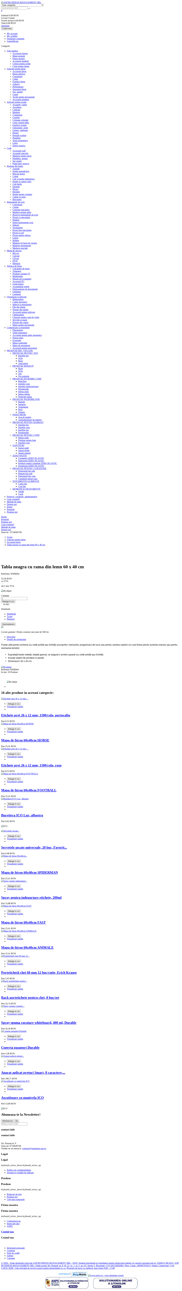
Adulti (21, 491)
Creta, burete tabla (21, 122)
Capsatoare (17, 76)
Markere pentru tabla (22, 212)
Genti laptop (18, 284)
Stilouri (16, 225)
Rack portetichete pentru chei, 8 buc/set (30, 997)
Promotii (11, 509)
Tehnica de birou (14, 266)
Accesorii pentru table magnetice (27, 335)
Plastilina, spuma (20, 158)
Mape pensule (19, 56)
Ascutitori (17, 107)
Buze (20, 361)
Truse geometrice (20, 140)
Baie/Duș (22, 381)
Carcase (16, 256)
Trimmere (17, 271)
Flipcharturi (18, 330)
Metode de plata (14, 502)
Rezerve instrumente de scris (25, 215)
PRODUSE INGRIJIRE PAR (26, 399)
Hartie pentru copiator (22, 194)
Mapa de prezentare (21, 345)
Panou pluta (18, 338)
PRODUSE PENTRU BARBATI (28, 422)
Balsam (21, 402)
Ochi (20, 358)
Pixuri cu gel (18, 233)
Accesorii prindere (21, 99)
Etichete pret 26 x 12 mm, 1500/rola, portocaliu (35, 715)
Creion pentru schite (22, 63)
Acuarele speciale (20, 153)
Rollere (16, 240)
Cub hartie (17, 184)
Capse (15, 94)
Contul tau (7, 1231)
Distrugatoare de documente (25, 289)
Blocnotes (17, 199)
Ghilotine (17, 291)
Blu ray (16, 253)
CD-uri (16, 258)
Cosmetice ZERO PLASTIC (31, 458)
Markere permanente (22, 245)
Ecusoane (17, 340)
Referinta (5, 669)
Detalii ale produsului (16, 639)
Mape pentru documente (23, 325)
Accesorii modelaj (21, 61)
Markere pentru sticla (22, 156)
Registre (16, 192)
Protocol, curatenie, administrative (22, 496)
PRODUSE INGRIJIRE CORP (27, 379)
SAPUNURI (18, 445)
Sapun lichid (23, 450)
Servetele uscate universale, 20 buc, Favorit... (34, 847)
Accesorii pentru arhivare (24, 312)
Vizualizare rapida (15, 706)
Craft (9, 148)
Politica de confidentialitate (19, 1170)
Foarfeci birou (19, 81)
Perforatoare (18, 87)
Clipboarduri (18, 315)
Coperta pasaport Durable (20, 1047)
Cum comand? (13, 499)
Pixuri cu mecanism (21, 217)
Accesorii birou (19, 71)
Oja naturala (23, 376)
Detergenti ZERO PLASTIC (31, 461)
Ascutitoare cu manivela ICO (22, 1097)
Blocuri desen (19, 174)
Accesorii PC (18, 281)
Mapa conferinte (20, 343)
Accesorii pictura (20, 53)
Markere (16, 112)
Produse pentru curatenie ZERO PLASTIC (37, 463)
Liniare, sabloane (20, 130)
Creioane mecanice (21, 210)
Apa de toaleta (24, 417)
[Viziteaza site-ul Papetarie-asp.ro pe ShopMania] (79, 1275)
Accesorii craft (19, 151)
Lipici (15, 143)
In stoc (4, 672)
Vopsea (21, 412)
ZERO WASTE (20, 455)
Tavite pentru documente (24, 97)
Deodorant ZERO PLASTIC (31, 466)
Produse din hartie (15, 166)
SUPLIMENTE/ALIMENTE (26, 481)
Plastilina (17, 138)
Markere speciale (20, 248)
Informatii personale (16, 1248)
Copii (20, 494)
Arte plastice (12, 51)
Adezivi (16, 84)
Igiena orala (23, 391)
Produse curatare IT (21, 274)
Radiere (16, 220)
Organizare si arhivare (17, 297)
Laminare (17, 294)
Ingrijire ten (23, 356)
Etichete (16, 186)
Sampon (22, 404)
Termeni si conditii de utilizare (20, 1172)
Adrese (10, 1255)
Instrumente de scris (16, 202)
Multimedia (18, 276)
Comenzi (11, 1250)
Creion (16, 207)
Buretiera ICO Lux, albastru (22, 815)
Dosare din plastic (21, 309)
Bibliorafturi (18, 299)
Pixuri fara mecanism (22, 230)
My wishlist (12, 36)
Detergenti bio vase (27, 476)
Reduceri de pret (14, 1194)
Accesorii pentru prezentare (25, 348)
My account (12, 33)
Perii (20, 409)
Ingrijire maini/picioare (28, 386)
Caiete (15, 176)
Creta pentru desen (21, 66)
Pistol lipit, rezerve (21, 163)
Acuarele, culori (20, 104)
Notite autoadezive (21, 171)
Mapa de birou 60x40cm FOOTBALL (28, 790)
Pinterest (11, 619)
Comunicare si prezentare (18, 327)
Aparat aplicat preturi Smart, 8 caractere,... (33, 1072)
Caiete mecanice (20, 302)
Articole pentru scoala (16, 102)
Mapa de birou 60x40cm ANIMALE (27, 947)
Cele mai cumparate (16, 1199)
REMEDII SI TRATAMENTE (27, 489)
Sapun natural (24, 453)
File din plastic (19, 307)
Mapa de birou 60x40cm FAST (23, 922)
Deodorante (23, 389)
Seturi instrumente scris (23, 222)
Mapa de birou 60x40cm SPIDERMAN (29, 872)
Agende (16, 169)
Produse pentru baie (27, 440)
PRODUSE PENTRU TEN (25, 353)
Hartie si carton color (22, 181)
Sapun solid (23, 448)
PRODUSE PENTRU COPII (26, 435)
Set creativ (17, 161)
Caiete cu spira (19, 197)
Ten (20, 373)
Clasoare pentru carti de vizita (26, 317)
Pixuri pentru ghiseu (22, 235)
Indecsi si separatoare (22, 304)
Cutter (15, 79)
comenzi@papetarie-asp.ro (34, 1148)
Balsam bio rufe (25, 473)
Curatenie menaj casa (27, 478)
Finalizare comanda (15, 38)
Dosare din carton (20, 322)
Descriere (11, 637)
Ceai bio (22, 486)
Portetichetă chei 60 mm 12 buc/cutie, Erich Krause (39, 972)
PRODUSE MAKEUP (23, 366)
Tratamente (23, 407)
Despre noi (12, 504)
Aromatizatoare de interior (30, 420)
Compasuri (17, 115)
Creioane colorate (20, 120)
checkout (5, 25)
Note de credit (13, 1253)
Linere (15, 238)
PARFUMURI (19, 414)
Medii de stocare (14, 250)
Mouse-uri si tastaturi (22, 279)
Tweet (9, 616)
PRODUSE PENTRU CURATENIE (29, 468)
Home (9, 507)
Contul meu (7, 28)
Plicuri (15, 189)
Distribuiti (11, 614)
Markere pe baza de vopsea (25, 243)
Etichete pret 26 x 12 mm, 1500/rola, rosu (31, 765)
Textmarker (18, 227)
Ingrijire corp (24, 384)
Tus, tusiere (18, 92)
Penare (16, 133)
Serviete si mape (20, 320)
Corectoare (17, 204)
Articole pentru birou (16, 69)
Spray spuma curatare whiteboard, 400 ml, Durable (38, 1022)
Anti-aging (23, 363)
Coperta (16, 117)
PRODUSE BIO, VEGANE (20, 350)
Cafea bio (22, 484)
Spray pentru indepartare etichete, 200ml (31, 897)
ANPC (10, 1226)
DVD (15, 261)
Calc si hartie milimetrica (24, 179)
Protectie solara (25, 397)
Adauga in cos (8, 601)
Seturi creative (19, 145)
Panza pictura (19, 58)
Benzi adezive (19, 74)
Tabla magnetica (20, 332)
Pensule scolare (19, 135)
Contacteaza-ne (14, 1221)
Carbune (16, 110)
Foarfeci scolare (20, 125)
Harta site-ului (13, 1223)
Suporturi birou (19, 89)
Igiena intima (24, 394)
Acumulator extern (21, 286)
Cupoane (11, 1258)
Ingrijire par (23, 430)
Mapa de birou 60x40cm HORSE (25, 740)
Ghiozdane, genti (20, 128)
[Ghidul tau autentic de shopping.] (65, 1275)
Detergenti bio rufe (26, 471)
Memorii (16, 263)
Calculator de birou (21, 268)
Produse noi (12, 512)
